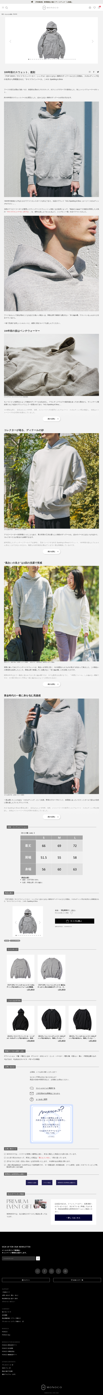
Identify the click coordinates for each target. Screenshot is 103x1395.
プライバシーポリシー (8, 1302)
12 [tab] (38, 935)
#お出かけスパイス (20, 1059)
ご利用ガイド (6, 1292)
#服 (17, 1056)
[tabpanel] (51, 40)
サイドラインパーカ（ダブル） (18, 211)
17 (61, 59)
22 (71, 59)
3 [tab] (20, 935)
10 (46, 59)
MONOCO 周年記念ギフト (9, 1345)
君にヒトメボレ (44, 1158)
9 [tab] (32, 935)
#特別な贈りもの (89, 1056)
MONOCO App (6, 1335)
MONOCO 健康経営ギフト (9, 1355)
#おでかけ (8, 1059)
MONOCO (4, 1332)
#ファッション (9, 1056)
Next (92, 41)
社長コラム (5, 1368)
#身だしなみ (25, 1056)
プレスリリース (6, 1365)
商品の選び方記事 (7, 1371)
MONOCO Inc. (48, 1393)
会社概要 (4, 1315)
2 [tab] (18, 935)
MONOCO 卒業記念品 (8, 1351)
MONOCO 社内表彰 (7, 1348)
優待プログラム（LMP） (9, 1374)
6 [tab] (26, 935)
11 (48, 59)
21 (69, 59)
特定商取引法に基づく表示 (10, 1298)
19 (65, 59)
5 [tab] (24, 935)
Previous (11, 41)
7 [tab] (28, 935)
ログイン (27, 1280)
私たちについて (6, 1312)
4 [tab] (22, 935)
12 (51, 59)
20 (67, 59)
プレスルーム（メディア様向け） (12, 1321)
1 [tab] (16, 935)
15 (57, 59)
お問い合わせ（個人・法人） (10, 1295)
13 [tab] (40, 935)
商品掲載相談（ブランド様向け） (12, 1318)
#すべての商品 (34, 1059)
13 (53, 59)
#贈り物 (67, 1056)
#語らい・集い (76, 1056)
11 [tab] (36, 935)
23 (73, 59)
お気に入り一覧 (78, 1280)
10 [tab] (34, 935)
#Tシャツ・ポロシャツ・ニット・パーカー (46, 1056)
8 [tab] (30, 935)
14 (55, 59)
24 (75, 59)
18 (63, 59)
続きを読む (51, 419)
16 (59, 59)
